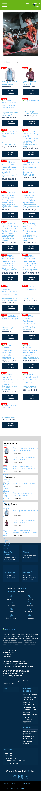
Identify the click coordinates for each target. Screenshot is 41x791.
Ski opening (27, 741)
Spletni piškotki (23, 681)
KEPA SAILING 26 (29, 704)
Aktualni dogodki (30, 731)
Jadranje (27, 734)
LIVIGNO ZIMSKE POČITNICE (28, 721)
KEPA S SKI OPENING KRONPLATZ (30, 716)
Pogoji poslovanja (8, 683)
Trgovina (36, 3)
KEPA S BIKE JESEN (29, 707)
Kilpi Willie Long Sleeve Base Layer (24, 483)
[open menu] (5, 5)
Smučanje (27, 744)
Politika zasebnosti (9, 681)
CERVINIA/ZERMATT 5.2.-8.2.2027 (30, 711)
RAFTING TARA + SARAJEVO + (28, 701)
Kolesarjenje (28, 736)
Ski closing (27, 739)
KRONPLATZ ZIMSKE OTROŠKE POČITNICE (30, 696)
